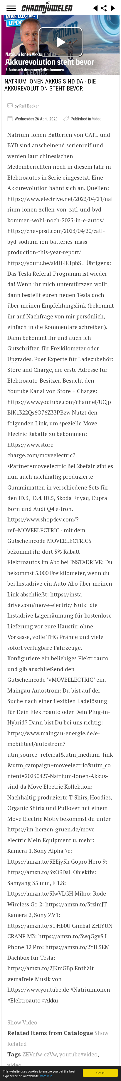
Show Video (22, 1022)
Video (97, 119)
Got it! (100, 1072)
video (14, 1065)
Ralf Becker (29, 106)
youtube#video (78, 1054)
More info (46, 1076)
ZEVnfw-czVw (39, 1054)
